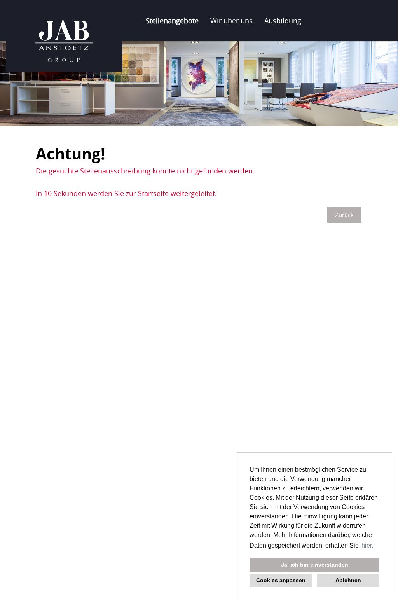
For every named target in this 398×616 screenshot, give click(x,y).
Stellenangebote (172, 20)
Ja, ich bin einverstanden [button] (314, 565)
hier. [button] (367, 545)
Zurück (344, 215)
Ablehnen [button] (348, 580)
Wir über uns (231, 20)
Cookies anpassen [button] (280, 580)
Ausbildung (282, 20)
